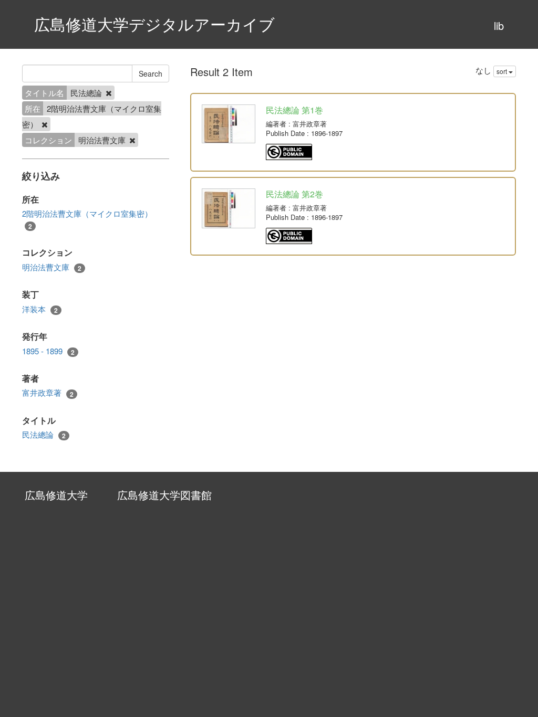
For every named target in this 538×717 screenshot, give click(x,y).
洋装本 (40, 309)
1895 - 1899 (48, 351)
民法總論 (44, 434)
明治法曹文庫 (51, 267)
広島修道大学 (56, 494)
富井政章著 (48, 392)
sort (502, 71)
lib (499, 25)
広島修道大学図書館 (164, 494)
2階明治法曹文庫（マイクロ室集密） (87, 219)
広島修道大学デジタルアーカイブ (154, 24)
